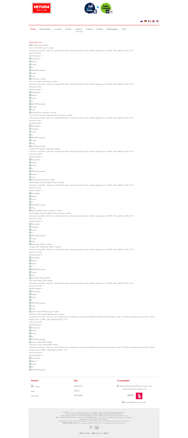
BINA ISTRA (78, 386)
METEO (77, 391)
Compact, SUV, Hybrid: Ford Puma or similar (44, 149)
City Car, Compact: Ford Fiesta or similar (43, 81)
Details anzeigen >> (36, 56)
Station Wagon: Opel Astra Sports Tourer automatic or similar (50, 213)
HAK (33, 391)
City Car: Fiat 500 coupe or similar (41, 48)
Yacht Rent (35, 396)
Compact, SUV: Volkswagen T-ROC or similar (45, 247)
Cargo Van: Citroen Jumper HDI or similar (43, 345)
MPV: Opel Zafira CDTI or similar (40, 280)
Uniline (37, 387)
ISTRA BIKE (78, 395)
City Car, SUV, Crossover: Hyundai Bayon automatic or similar (50, 115)
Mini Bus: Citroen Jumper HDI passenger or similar (46, 314)
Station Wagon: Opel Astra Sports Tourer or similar (46, 182)
